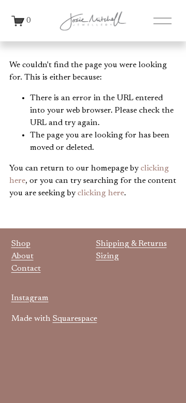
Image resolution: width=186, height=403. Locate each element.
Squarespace (75, 319)
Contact (26, 269)
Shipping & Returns (131, 244)
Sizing (107, 256)
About (22, 256)
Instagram (30, 298)
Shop (20, 244)
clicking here (101, 193)
